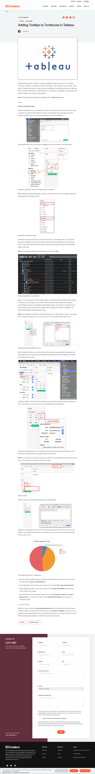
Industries (54, 6)
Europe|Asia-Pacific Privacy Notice (21, 772)
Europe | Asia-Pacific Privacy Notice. (54, 725)
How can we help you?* (43, 670)
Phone (63, 652)
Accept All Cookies (85, 770)
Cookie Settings (76, 753)
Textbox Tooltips (34, 622)
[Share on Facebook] (70, 17)
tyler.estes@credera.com (44, 608)
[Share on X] (67, 17)
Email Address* (41, 652)
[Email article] (74, 17)
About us (86, 6)
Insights (71, 6)
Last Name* (64, 642)
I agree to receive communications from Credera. (54, 718)
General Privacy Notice (7, 772)
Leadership (59, 750)
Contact (73, 1)
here (57, 251)
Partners (44, 753)
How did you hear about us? (44, 695)
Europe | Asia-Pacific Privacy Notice (81, 750)
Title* (63, 661)
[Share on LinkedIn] (64, 17)
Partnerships (63, 6)
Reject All (74, 770)
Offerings (45, 6)
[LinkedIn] (7, 765)
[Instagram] (11, 765)
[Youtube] (15, 765)
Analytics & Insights (58, 611)
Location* (40, 686)
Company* (40, 661)
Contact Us (59, 757)
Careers (79, 6)
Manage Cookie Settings (62, 770)
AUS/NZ (87, 1)
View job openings (10, 735)
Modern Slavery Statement (79, 757)
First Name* (41, 642)
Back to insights (24, 17)
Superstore (55, 97)
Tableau (22, 622)
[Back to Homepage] (12, 6)
